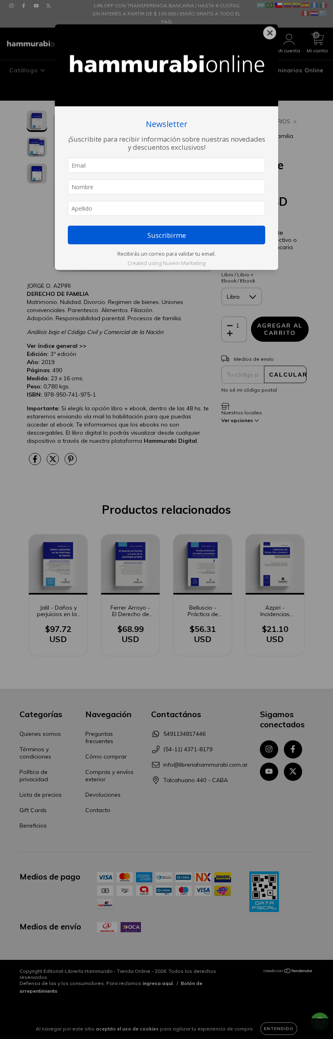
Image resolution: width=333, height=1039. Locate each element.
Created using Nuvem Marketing (166, 263)
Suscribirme (166, 235)
